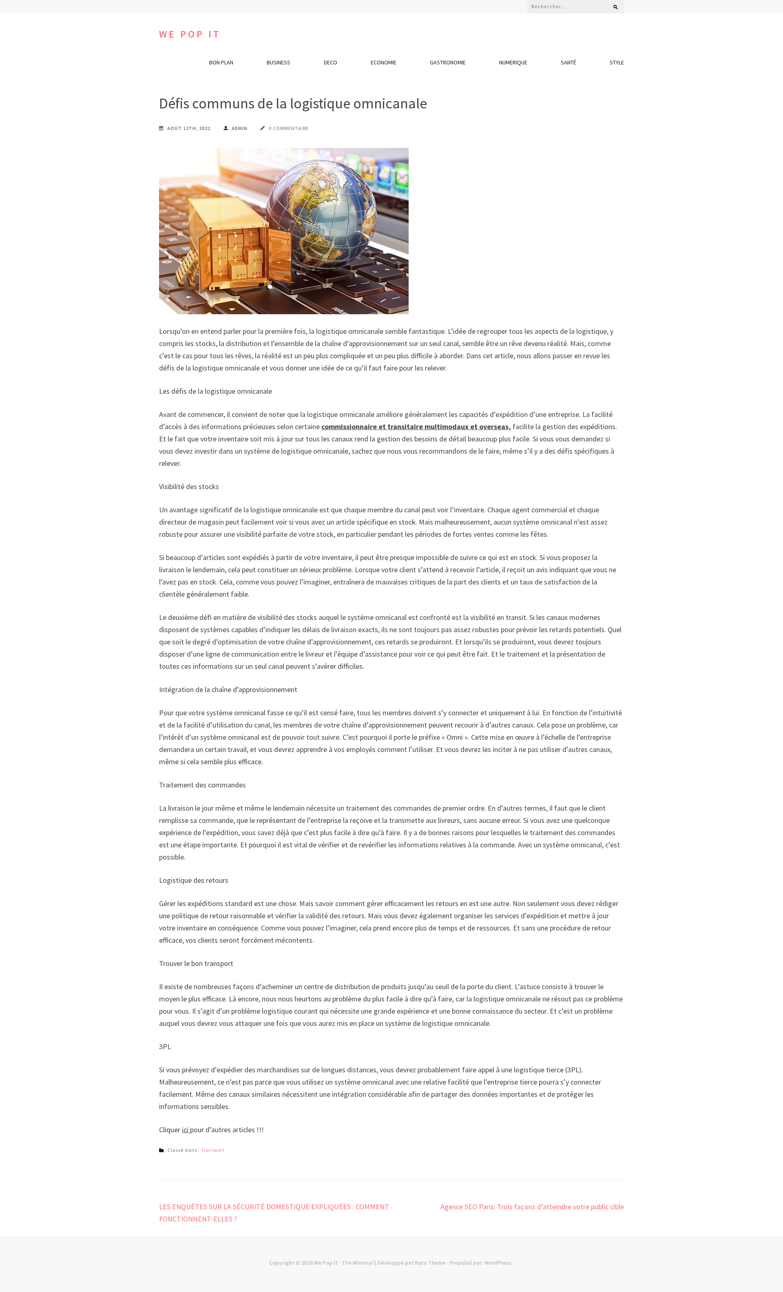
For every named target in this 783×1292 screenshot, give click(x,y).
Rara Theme (430, 1262)
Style (617, 62)
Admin (240, 128)
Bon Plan (221, 62)
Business (278, 62)
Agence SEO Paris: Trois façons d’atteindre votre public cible (532, 1206)
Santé (568, 62)
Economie (383, 62)
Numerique (513, 62)
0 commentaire (289, 128)
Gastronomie (448, 62)
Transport (213, 1150)
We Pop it (190, 34)
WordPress (497, 1262)
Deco (330, 62)
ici (186, 1129)
